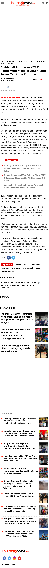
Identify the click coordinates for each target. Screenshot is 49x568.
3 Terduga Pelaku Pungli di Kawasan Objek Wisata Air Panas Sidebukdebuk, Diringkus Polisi (19, 420)
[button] (47, 1)
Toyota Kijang (10, 63)
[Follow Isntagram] (14, 558)
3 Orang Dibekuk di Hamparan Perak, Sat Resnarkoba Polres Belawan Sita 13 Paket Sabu (23, 168)
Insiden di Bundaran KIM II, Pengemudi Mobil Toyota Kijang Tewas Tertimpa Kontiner (18, 285)
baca (37, 79)
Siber (13, 564)
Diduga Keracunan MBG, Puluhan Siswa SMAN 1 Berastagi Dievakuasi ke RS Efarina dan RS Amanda (25, 178)
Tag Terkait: (7, 265)
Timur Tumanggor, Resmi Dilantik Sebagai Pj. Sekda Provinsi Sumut (15, 348)
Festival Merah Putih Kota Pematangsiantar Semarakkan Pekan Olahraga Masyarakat (15, 334)
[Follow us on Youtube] (19, 558)
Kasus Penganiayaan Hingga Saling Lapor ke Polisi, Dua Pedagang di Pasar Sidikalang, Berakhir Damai (19, 433)
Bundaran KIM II (10, 61)
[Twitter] (13, 258)
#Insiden (5, 268)
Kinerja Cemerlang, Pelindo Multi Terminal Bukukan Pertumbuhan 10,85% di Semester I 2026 (18, 533)
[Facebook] (9, 258)
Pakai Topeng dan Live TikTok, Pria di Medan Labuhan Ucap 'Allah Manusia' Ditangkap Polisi (20, 458)
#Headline (36, 265)
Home (2, 61)
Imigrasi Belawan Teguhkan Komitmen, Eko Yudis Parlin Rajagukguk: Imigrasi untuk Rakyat (17, 318)
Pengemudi (40, 61)
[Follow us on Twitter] (9, 558)
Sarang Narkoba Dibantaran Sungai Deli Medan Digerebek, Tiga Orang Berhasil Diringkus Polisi (19, 508)
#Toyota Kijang (8, 271)
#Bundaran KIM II (21, 265)
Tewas (3, 63)
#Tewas (39, 268)
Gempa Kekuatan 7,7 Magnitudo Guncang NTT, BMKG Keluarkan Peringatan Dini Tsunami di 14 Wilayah (18, 484)
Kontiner (32, 61)
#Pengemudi (28, 268)
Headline (19, 61)
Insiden (26, 61)
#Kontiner (16, 268)
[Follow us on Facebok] (4, 558)
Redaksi (5, 564)
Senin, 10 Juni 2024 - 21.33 (8, 80)
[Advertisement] (24, 33)
